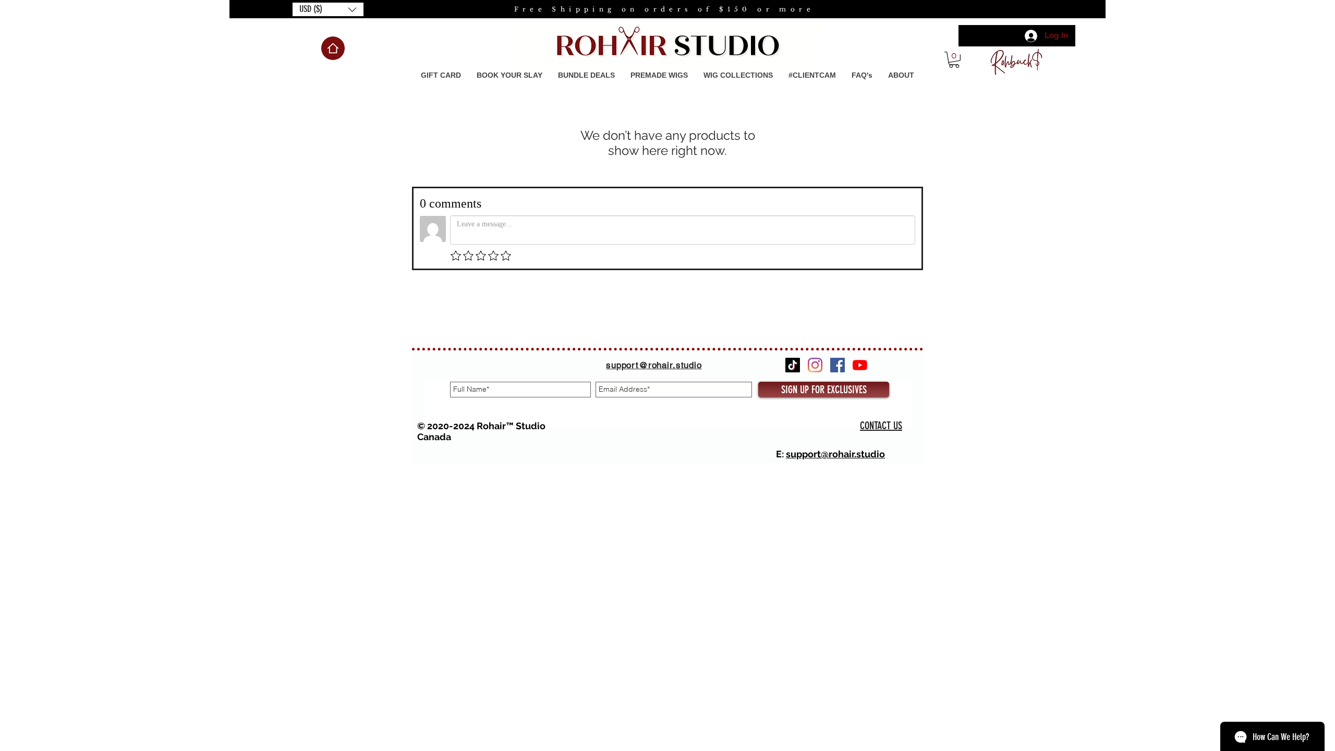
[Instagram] (815, 365)
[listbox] (328, 9)
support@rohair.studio (835, 454)
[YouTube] (860, 365)
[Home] (333, 48)
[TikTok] (792, 365)
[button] (328, 9)
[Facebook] (837, 365)
